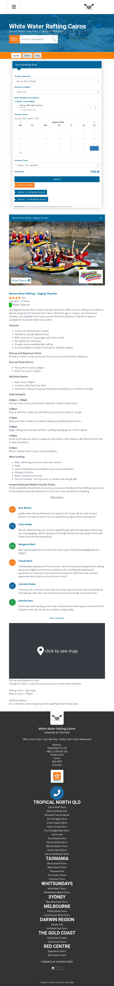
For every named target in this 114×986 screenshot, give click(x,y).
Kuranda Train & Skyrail (57, 814)
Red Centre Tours (57, 955)
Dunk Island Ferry (57, 838)
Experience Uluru (57, 951)
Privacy (44, 982)
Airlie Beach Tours (57, 888)
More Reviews (57, 618)
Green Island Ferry (57, 850)
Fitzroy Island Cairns (57, 842)
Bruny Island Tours (57, 863)
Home (16, 55)
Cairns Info (57, 834)
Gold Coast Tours (57, 941)
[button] (14, 7)
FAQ (37, 55)
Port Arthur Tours (57, 875)
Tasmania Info (57, 871)
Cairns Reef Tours (57, 807)
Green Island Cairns (57, 822)
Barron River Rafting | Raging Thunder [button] (30, 218)
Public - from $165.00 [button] (25, 101)
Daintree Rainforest (57, 811)
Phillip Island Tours (57, 911)
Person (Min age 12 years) (31, 105)
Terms (51, 982)
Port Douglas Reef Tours (57, 830)
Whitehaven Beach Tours (57, 892)
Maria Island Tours (57, 867)
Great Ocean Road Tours (57, 915)
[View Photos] (57, 253)
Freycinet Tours (57, 879)
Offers (27, 55)
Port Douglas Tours (57, 818)
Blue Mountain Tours (57, 901)
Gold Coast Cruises (57, 937)
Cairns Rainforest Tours (57, 853)
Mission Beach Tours (57, 846)
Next (56, 179)
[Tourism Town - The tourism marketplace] (57, 972)
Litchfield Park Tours (57, 928)
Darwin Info (57, 924)
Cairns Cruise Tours (57, 826)
